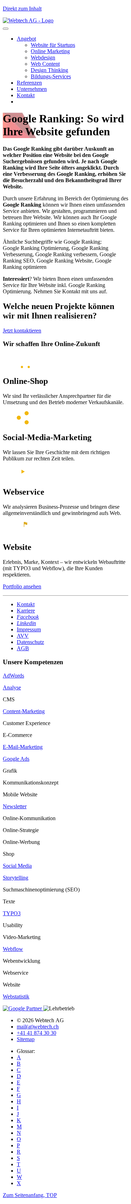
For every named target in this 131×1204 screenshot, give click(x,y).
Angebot (26, 39)
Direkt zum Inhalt (22, 9)
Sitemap (26, 1039)
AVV (23, 636)
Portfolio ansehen (22, 586)
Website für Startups (53, 45)
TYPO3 (12, 913)
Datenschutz (30, 642)
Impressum (29, 629)
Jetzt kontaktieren (22, 331)
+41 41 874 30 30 (36, 1033)
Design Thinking (49, 70)
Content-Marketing (24, 711)
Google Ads (16, 759)
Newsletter (15, 806)
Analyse (12, 687)
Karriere (26, 611)
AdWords (13, 676)
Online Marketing (50, 51)
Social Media (17, 866)
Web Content (45, 64)
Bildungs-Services (51, 76)
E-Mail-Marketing (23, 747)
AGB (23, 648)
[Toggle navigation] (5, 29)
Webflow (13, 949)
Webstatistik (16, 996)
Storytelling (15, 878)
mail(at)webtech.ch (38, 1027)
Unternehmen (32, 89)
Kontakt (26, 95)
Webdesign (43, 57)
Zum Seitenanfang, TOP (30, 1195)
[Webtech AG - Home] (28, 20)
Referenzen (29, 83)
